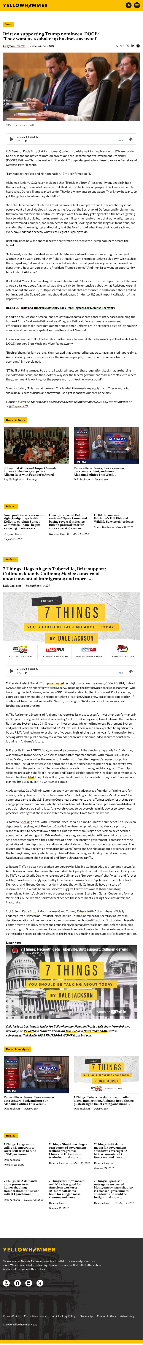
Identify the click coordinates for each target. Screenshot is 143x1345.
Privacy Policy (11, 1316)
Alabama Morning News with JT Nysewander (105, 151)
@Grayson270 (18, 406)
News (8, 24)
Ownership (86, 1316)
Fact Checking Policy (62, 1316)
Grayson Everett (14, 46)
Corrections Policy (35, 1316)
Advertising (127, 1316)
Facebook (138, 46)
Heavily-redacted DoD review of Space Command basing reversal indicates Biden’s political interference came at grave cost (68, 521)
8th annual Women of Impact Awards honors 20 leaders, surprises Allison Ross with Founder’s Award (30, 471)
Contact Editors (106, 1316)
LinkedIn (133, 46)
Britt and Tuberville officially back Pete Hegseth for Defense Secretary (68, 307)
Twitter (127, 46)
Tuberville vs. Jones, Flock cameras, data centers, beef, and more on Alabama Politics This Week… (99, 471)
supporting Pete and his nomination (36, 173)
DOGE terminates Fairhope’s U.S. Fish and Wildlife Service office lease (114, 518)
